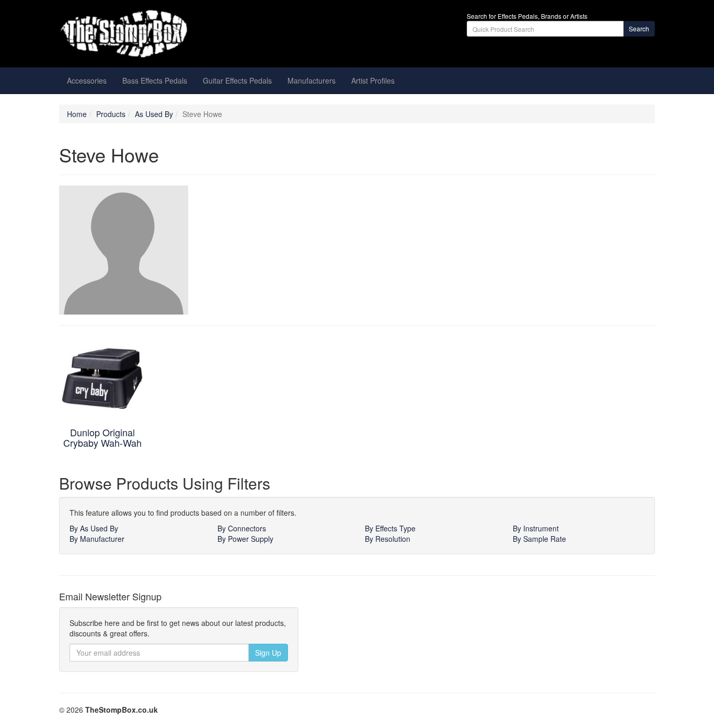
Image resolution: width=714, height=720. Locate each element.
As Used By (154, 114)
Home (77, 114)
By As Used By (94, 528)
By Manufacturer (97, 538)
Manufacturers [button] (311, 80)
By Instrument (536, 528)
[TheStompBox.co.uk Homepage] (153, 34)
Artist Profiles (373, 80)
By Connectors (241, 528)
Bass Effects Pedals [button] (154, 80)
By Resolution (387, 538)
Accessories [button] (87, 80)
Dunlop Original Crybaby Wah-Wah (102, 437)
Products (110, 114)
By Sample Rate (539, 538)
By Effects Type (390, 528)
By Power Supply (245, 538)
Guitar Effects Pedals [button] (237, 80)
